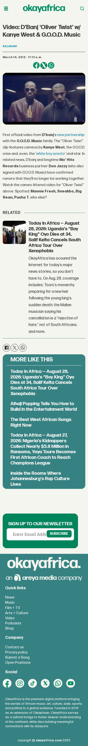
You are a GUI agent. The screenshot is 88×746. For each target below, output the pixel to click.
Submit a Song (17, 657)
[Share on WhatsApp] (51, 65)
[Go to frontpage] (44, 8)
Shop (9, 628)
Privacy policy (16, 652)
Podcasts (13, 623)
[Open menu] (6, 9)
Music (10, 602)
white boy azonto (50, 153)
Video (10, 618)
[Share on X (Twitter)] (43, 65)
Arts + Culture (16, 613)
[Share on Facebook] (36, 65)
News (9, 597)
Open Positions (18, 662)
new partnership (71, 135)
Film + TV (12, 608)
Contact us (14, 647)
